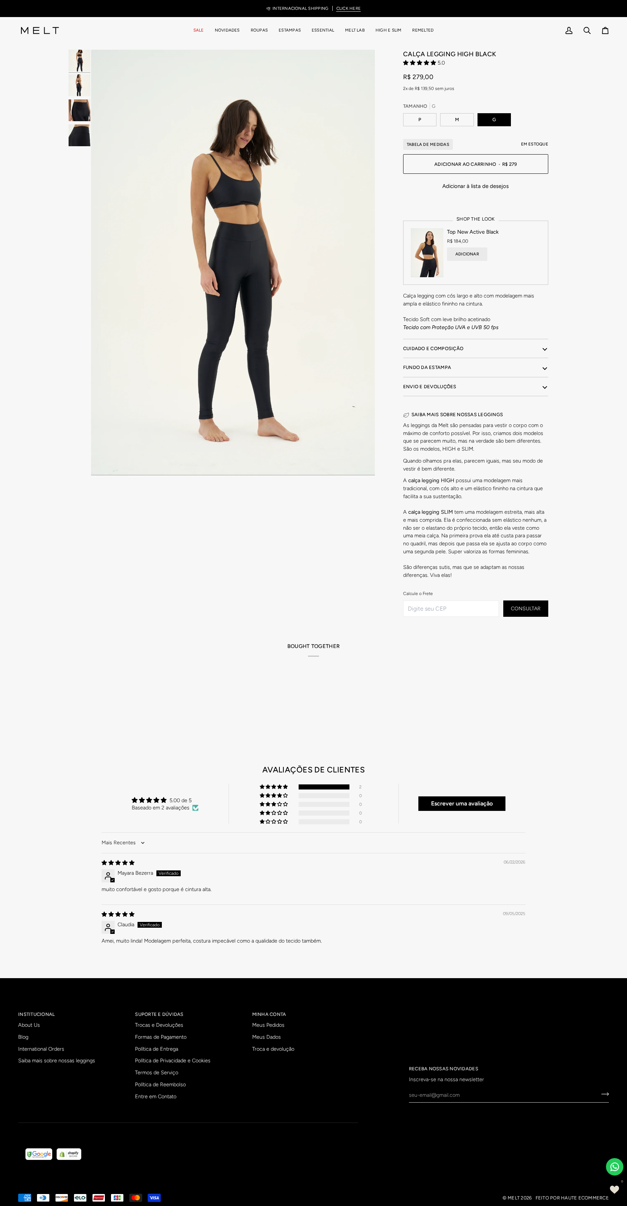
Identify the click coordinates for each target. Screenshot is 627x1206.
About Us (29, 1025)
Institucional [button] (36, 1014)
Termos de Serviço (156, 1072)
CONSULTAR (526, 609)
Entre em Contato (155, 1096)
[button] (259, 30)
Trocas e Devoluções (159, 1025)
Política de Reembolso (160, 1084)
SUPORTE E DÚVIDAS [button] (159, 1014)
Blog (23, 1037)
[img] (118, 863)
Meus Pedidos (268, 1025)
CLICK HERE (348, 8)
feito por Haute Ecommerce (572, 1198)
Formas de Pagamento (161, 1037)
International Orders (41, 1049)
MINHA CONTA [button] (269, 1014)
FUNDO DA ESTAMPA (427, 367)
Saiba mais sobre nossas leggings (56, 1060)
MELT (514, 1198)
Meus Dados (266, 1037)
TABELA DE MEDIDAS (428, 144)
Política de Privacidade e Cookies (172, 1060)
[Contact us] (614, 1167)
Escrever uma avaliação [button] (462, 803)
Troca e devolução (273, 1049)
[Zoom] (233, 262)
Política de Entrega (156, 1049)
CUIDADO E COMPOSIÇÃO (433, 348)
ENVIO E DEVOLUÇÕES (429, 386)
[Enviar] (603, 1094)
